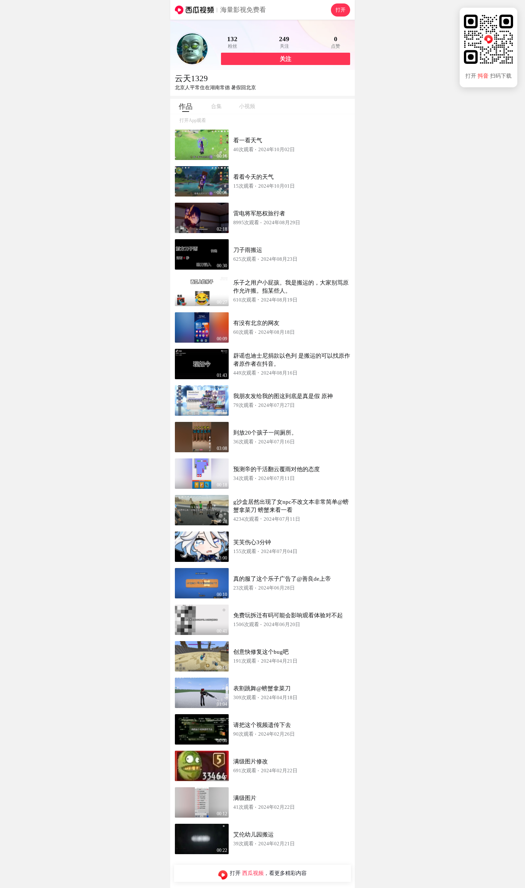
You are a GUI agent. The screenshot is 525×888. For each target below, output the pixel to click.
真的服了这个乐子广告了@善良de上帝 (282, 579)
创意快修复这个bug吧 (261, 652)
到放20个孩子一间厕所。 (265, 433)
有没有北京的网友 (256, 323)
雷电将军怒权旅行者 (259, 213)
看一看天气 (247, 140)
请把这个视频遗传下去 (262, 725)
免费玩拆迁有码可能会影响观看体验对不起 (288, 615)
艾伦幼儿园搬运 (253, 834)
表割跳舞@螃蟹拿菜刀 (262, 688)
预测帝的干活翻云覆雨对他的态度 (276, 469)
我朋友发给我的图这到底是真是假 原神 (283, 396)
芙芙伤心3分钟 (252, 542)
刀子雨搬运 (247, 250)
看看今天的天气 (253, 177)
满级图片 (244, 798)
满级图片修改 (250, 761)
